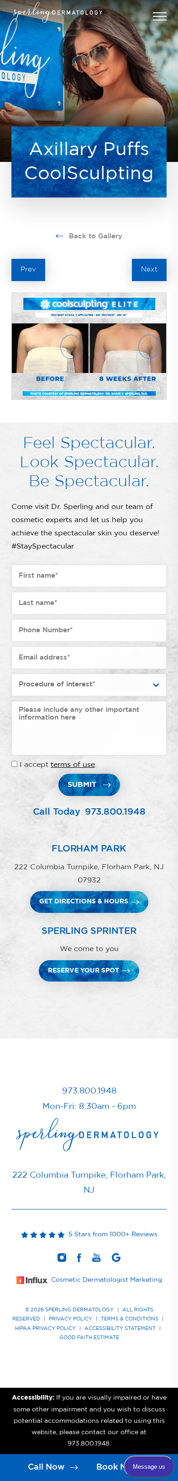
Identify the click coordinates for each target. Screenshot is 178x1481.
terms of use (73, 764)
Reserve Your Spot (83, 970)
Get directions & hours (83, 901)
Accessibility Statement (120, 1328)
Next (149, 269)
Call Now (47, 1467)
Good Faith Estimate (89, 1337)
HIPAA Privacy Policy (45, 1328)
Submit (82, 784)
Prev (28, 269)
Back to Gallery (94, 236)
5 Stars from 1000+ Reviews (111, 1234)
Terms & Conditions (129, 1318)
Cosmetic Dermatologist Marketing (106, 1280)
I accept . (58, 764)
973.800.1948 (115, 811)
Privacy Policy (70, 1318)
